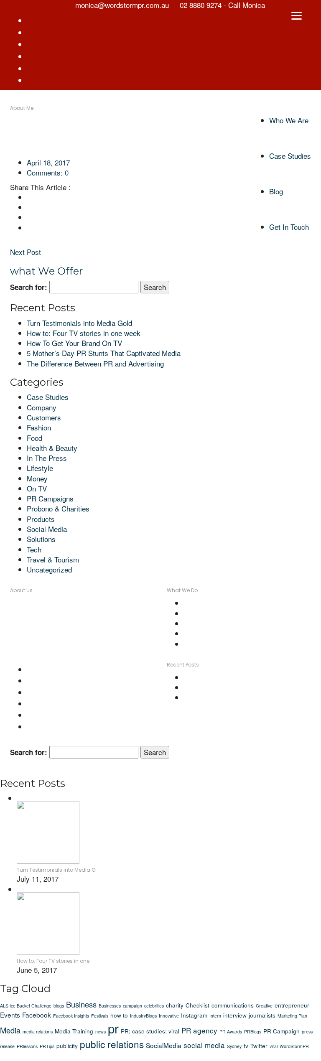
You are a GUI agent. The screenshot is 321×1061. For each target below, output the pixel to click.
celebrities (154, 1005)
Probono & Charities (58, 508)
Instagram (194, 1015)
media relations (38, 1031)
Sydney (234, 1046)
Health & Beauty (52, 448)
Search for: (28, 287)
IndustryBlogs (143, 1016)
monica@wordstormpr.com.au (106, 644)
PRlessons (27, 1046)
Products (41, 519)
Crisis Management (213, 613)
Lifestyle (40, 468)
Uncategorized (49, 569)
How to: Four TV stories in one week (83, 333)
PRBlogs (252, 1031)
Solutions (41, 539)
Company (41, 407)
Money (37, 478)
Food (34, 438)
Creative (264, 1005)
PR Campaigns (50, 498)
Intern (215, 1016)
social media (204, 1045)
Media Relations (208, 623)
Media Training (206, 633)
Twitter (259, 1045)
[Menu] (296, 14)
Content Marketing (212, 603)
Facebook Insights (71, 1016)
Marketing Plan (292, 1016)
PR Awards (230, 1031)
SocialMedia (163, 1045)
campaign (132, 1005)
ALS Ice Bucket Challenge (25, 1005)
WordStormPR (294, 1046)
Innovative (169, 1016)
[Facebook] (29, 197)
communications (232, 1005)
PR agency (199, 1030)
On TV (37, 488)
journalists (262, 1015)
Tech (34, 549)
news (100, 1031)
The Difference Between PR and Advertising (95, 363)
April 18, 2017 (48, 162)
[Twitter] (29, 207)
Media (10, 1030)
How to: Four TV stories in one (53, 960)
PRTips (47, 1046)
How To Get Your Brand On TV (74, 343)
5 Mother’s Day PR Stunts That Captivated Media (104, 353)
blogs (59, 1005)
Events (10, 1014)
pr (113, 1028)
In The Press (47, 458)
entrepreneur (292, 1005)
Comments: (48, 172)
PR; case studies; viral (150, 1031)
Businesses (110, 1005)
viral (274, 1046)
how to (119, 1015)
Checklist (197, 1005)
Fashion (39, 427)
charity (174, 1005)
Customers (44, 417)
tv (246, 1045)
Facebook (36, 1014)
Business (81, 1004)
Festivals (99, 1016)
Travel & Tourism (53, 559)
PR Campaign (281, 1031)
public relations (112, 1044)
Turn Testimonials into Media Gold (79, 323)
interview (235, 1015)
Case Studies (48, 397)
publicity (67, 1045)
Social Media (47, 529)
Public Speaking (208, 644)
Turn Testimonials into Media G (56, 869)
